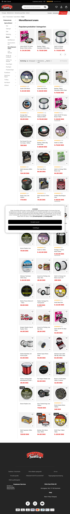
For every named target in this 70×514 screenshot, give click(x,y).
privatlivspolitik (38, 216)
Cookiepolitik (48, 216)
